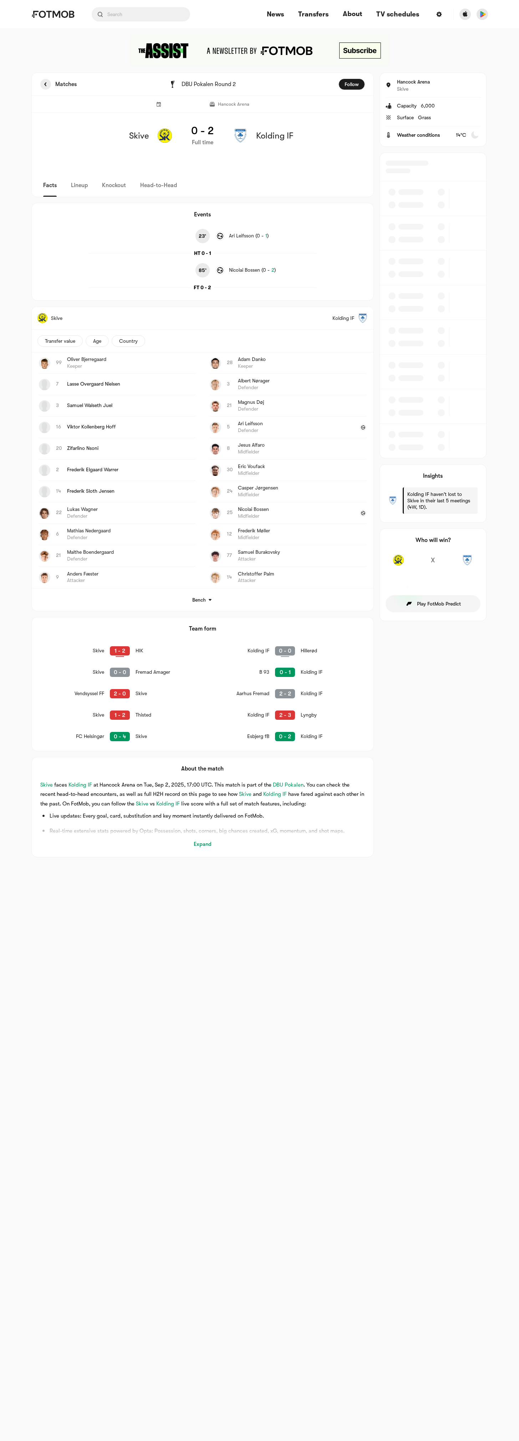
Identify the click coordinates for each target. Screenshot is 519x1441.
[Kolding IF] (467, 564)
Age (97, 341)
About (352, 14)
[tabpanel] (259, 464)
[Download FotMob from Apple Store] (465, 14)
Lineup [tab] (79, 185)
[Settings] (439, 14)
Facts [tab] (50, 185)
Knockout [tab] (114, 185)
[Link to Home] (53, 14)
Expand (203, 844)
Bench (199, 600)
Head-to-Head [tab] (158, 185)
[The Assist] (260, 51)
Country (128, 341)
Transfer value (60, 341)
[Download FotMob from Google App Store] (482, 14)
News (275, 14)
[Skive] (399, 564)
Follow (352, 84)
